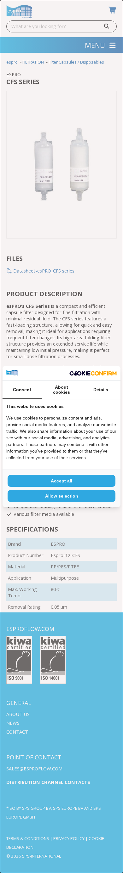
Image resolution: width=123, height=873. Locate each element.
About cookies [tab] (61, 390)
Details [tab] (100, 389)
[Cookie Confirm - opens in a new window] (93, 373)
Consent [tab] (22, 389)
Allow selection (61, 495)
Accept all (61, 480)
